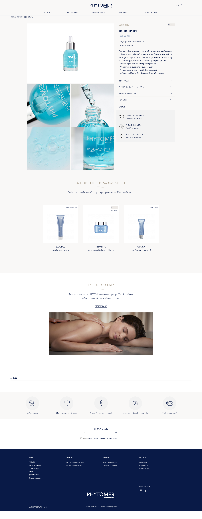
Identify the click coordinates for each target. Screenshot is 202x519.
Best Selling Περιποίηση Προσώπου (75, 462)
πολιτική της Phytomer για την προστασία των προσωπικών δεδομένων (103, 438)
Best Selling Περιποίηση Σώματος (74, 465)
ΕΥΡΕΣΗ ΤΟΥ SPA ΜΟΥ (101, 306)
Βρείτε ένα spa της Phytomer (110, 462)
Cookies (46, 507)
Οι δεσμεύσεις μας (143, 465)
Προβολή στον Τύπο (144, 468)
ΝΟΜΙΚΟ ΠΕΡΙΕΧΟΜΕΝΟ (36, 507)
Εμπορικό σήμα (143, 462)
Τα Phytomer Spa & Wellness (110, 465)
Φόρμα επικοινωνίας (35, 478)
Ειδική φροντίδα (28, 17)
